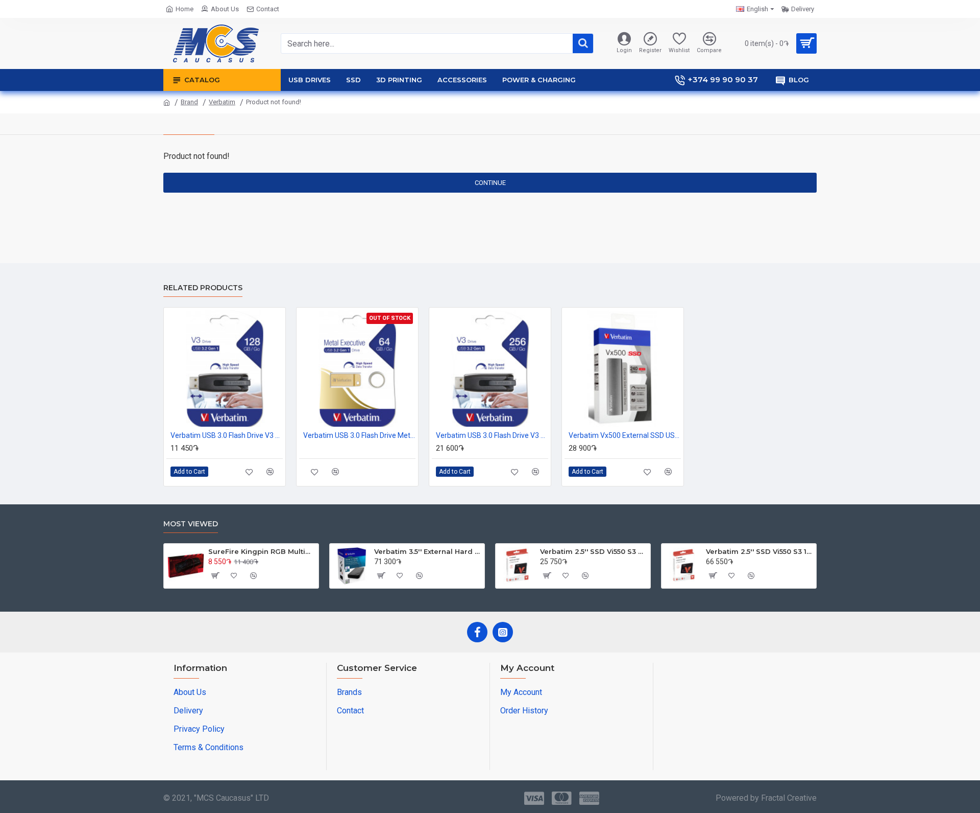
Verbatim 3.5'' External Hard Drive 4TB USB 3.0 (427, 551)
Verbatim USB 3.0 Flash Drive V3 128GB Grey (226, 435)
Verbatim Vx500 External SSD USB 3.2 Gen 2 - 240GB (625, 435)
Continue (490, 183)
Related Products (202, 288)
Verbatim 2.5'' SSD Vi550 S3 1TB (759, 551)
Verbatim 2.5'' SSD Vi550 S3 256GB (593, 551)
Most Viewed (190, 524)
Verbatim (222, 102)
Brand (189, 102)
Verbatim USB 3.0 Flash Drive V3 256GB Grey (492, 435)
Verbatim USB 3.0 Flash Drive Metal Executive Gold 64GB (359, 435)
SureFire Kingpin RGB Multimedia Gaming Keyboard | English (261, 551)
